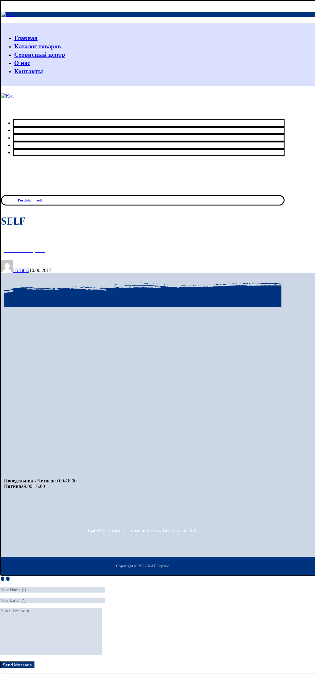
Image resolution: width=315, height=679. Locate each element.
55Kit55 (21, 270)
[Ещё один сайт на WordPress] (7, 14)
